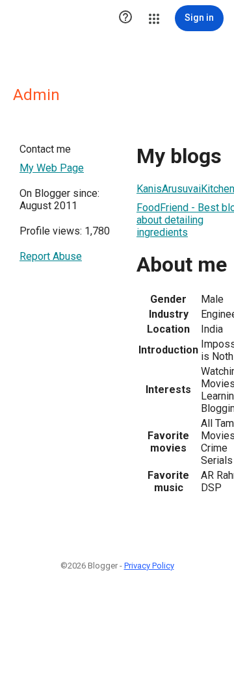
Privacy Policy (149, 565)
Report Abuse (51, 256)
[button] (125, 18)
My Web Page (52, 168)
